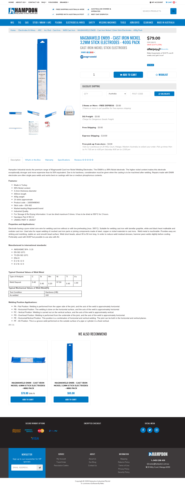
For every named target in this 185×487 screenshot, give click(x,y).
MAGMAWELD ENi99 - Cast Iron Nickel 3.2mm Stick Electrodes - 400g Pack (110, 30)
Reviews (78, 160)
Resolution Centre (61, 465)
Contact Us (33, 2)
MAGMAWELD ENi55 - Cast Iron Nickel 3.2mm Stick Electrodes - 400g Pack (71, 386)
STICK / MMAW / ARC (42, 22)
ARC (40, 30)
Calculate (165, 93)
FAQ (43, 2)
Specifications (64, 160)
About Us (20, 2)
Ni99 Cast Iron (69, 30)
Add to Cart (129, 74)
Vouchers (53, 2)
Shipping (123, 459)
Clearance (148, 22)
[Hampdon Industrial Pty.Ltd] (23, 10)
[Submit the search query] (173, 11)
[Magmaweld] (88, 56)
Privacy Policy (123, 469)
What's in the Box (32, 160)
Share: (84, 52)
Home (11, 2)
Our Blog (92, 462)
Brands (64, 2)
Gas (27, 22)
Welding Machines (107, 22)
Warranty (49, 160)
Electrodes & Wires (75, 22)
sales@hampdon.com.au (159, 464)
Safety (92, 22)
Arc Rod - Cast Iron (52, 30)
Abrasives (134, 22)
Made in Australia (165, 22)
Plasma (58, 22)
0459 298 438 (158, 460)
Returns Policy (124, 462)
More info (164, 49)
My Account (157, 2)
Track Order (61, 462)
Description (15, 160)
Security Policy (124, 472)
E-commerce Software (89, 483)
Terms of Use (123, 465)
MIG (12, 22)
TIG (19, 22)
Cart (170, 2)
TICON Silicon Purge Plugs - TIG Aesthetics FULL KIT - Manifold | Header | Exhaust (23, 474)
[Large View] (15, 113)
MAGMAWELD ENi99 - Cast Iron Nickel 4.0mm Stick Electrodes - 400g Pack (28, 386)
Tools (123, 22)
